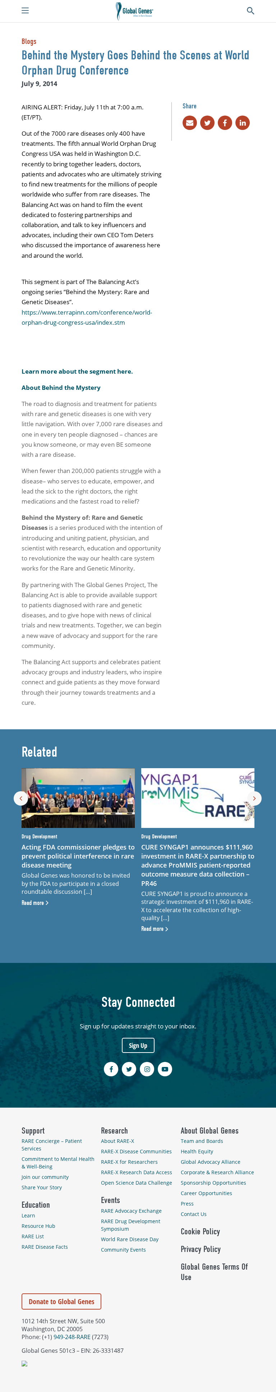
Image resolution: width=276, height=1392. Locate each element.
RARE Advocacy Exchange (131, 1210)
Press (187, 1203)
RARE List (33, 1236)
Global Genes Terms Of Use (214, 1272)
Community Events (123, 1249)
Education (36, 1205)
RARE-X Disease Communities (136, 1151)
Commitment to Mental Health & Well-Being (58, 1163)
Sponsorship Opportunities (213, 1182)
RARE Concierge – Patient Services (52, 1145)
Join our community (45, 1176)
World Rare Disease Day (129, 1239)
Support (33, 1131)
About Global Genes (210, 1131)
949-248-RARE (72, 1337)
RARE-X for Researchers (129, 1161)
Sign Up (138, 1045)
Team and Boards (202, 1141)
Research (114, 1131)
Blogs (29, 41)
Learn (28, 1215)
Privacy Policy (201, 1249)
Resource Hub (38, 1225)
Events (110, 1200)
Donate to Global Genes (61, 1301)
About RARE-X (117, 1141)
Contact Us (194, 1214)
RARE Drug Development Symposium (130, 1225)
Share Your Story (42, 1187)
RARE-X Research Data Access (136, 1172)
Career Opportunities (206, 1193)
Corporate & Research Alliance (217, 1172)
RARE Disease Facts (45, 1246)
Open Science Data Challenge (136, 1182)
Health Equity (197, 1151)
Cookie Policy (200, 1231)
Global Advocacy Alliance (210, 1161)
